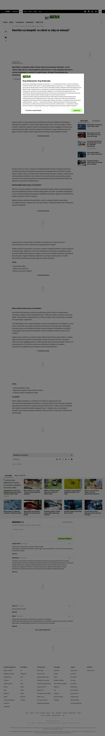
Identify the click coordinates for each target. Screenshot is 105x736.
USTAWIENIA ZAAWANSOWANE (33, 110)
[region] (52, 94)
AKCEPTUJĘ (77, 110)
